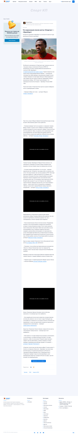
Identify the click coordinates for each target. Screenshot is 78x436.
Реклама (30, 401)
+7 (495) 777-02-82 (68, 406)
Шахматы (46, 415)
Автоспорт (46, 414)
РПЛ (30, 372)
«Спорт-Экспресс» (28, 93)
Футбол (14, 1)
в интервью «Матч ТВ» (32, 242)
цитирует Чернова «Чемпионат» (31, 344)
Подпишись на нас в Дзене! (38, 361)
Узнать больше (12, 40)
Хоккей (30, 1)
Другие (45, 424)
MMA (36, 1)
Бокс (40, 1)
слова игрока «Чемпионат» (30, 325)
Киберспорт (46, 417)
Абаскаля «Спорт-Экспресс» (35, 237)
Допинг (45, 420)
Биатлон (45, 419)
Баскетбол (46, 408)
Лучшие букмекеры (48, 427)
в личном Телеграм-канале (39, 261)
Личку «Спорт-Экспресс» (42, 187)
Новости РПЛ (36, 372)
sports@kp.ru (65, 407)
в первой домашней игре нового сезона (33, 71)
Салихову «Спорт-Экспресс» (41, 135)
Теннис (45, 1)
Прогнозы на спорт (48, 426)
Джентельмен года (66, 1)
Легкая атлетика (47, 422)
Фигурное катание (23, 1)
